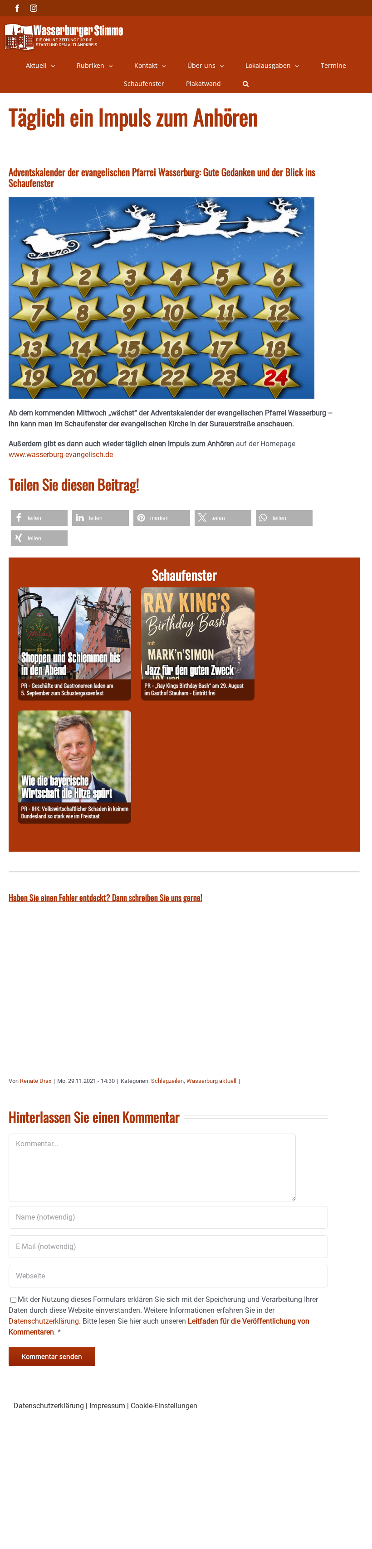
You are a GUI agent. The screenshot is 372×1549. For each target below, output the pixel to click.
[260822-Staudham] (198, 592)
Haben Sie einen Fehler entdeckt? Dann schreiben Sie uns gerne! (105, 897)
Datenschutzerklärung (49, 1405)
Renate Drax (35, 1080)
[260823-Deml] (74, 592)
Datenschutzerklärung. (45, 1321)
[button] (245, 84)
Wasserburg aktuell (211, 1080)
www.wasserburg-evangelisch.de (61, 454)
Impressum (107, 1405)
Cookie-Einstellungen (164, 1405)
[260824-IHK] (74, 715)
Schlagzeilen (167, 1080)
